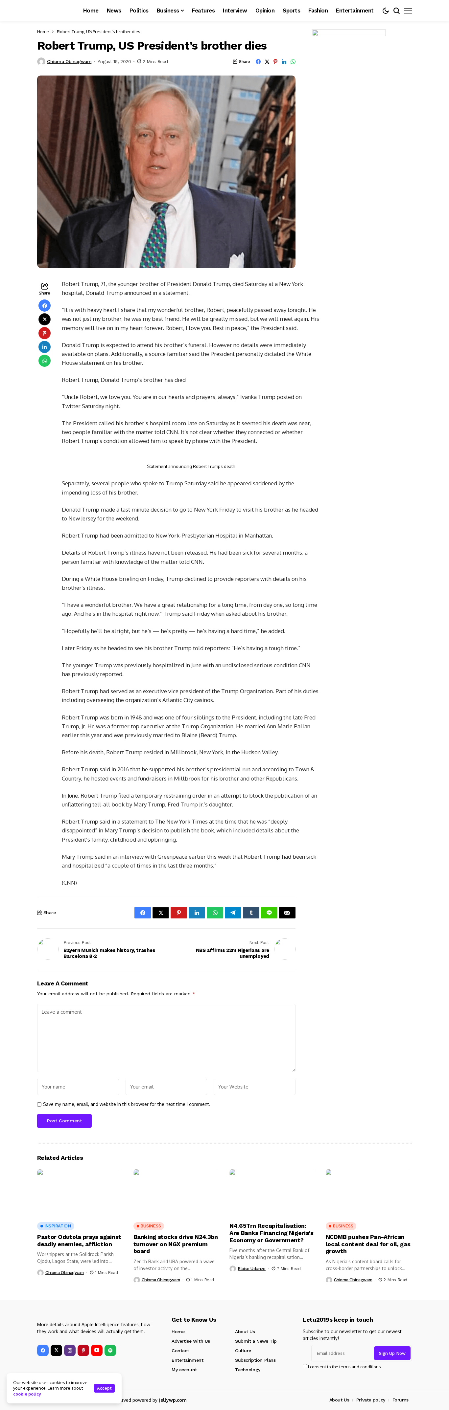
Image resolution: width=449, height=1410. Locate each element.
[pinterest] (83, 1350)
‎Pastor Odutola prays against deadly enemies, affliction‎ (79, 1240)
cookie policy (27, 1394)
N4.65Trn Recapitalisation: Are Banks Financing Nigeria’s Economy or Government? (271, 1232)
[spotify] (110, 1350)
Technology (247, 1369)
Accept (104, 1388)
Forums (400, 1399)
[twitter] (56, 1350)
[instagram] (70, 1350)
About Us (245, 1331)
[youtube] (97, 1350)
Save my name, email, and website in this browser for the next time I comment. (126, 1104)
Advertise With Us (191, 1341)
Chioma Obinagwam (69, 61)
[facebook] (43, 1350)
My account (184, 1369)
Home (43, 31)
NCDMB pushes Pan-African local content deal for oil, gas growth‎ (368, 1243)
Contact (180, 1350)
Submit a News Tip (256, 1341)
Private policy (370, 1399)
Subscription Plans (255, 1360)
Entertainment (187, 1360)
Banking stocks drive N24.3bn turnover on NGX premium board (175, 1243)
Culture (243, 1350)
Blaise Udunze (252, 1268)
